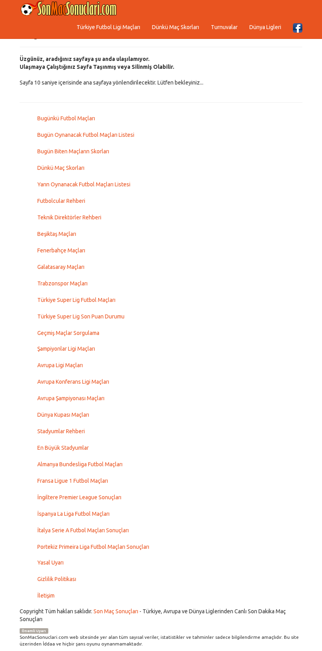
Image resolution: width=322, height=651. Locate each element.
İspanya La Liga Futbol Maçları (73, 514)
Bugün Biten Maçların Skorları (73, 151)
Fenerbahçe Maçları (61, 250)
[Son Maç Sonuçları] (68, 8)
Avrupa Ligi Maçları (60, 365)
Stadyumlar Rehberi (61, 431)
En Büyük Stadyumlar (63, 448)
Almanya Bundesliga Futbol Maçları (80, 464)
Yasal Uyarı (50, 562)
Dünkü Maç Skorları (175, 27)
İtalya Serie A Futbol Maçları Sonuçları (83, 530)
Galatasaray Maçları (60, 267)
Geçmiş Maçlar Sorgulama (68, 333)
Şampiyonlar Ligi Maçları (66, 349)
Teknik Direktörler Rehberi (69, 217)
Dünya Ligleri (265, 27)
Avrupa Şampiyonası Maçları (70, 398)
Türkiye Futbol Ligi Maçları (108, 27)
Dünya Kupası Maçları (63, 415)
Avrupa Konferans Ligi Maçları (73, 382)
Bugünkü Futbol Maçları (66, 118)
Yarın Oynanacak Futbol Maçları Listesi (83, 184)
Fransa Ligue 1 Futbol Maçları (72, 481)
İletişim (46, 595)
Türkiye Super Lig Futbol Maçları (76, 300)
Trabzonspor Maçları (62, 283)
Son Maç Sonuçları (115, 611)
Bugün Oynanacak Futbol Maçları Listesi (85, 135)
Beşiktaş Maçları (56, 234)
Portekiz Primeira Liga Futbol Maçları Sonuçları (93, 547)
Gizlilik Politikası (56, 579)
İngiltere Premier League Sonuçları (79, 497)
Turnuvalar (224, 27)
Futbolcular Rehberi (61, 201)
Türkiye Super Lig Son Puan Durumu (80, 316)
